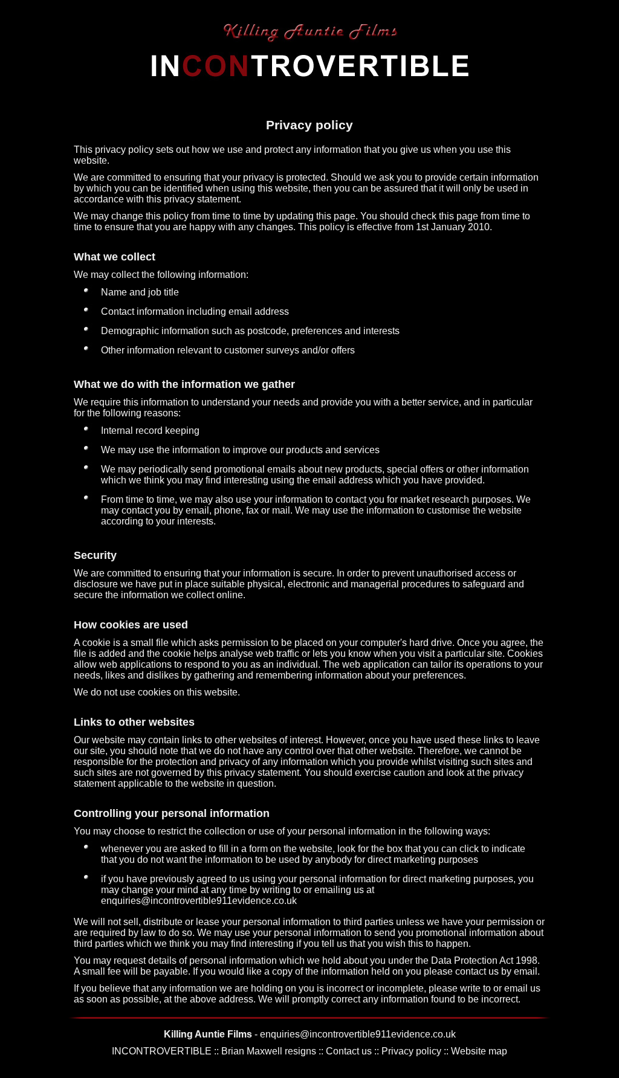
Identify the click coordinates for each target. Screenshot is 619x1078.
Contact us (349, 1051)
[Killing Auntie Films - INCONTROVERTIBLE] (309, 78)
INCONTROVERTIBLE (162, 1051)
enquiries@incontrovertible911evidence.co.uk (199, 901)
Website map (479, 1051)
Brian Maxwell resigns (268, 1051)
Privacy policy (411, 1051)
